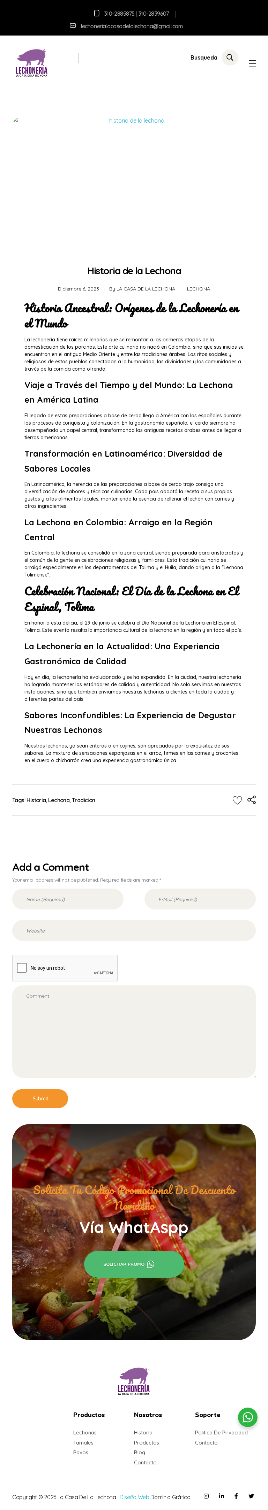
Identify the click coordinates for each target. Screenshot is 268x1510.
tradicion (83, 800)
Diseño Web (134, 1497)
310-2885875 (119, 13)
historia (36, 800)
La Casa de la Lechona (146, 289)
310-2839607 (153, 13)
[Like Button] (237, 800)
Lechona (198, 289)
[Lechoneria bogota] (32, 62)
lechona (58, 800)
